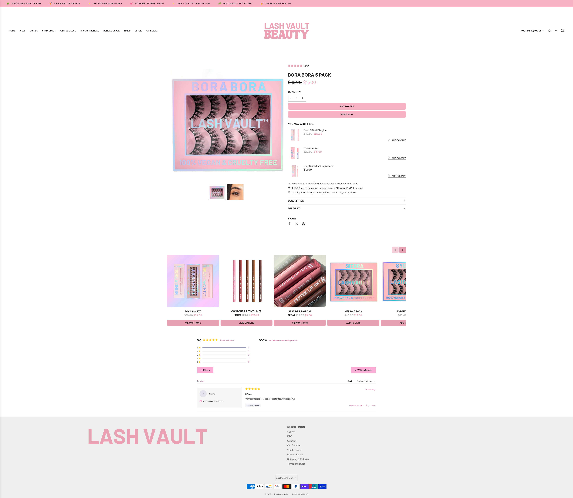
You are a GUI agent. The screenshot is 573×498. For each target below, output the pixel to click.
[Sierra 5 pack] (353, 281)
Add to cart (353, 323)
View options (193, 323)
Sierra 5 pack (353, 311)
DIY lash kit (193, 311)
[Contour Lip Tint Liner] (246, 281)
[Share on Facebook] (289, 224)
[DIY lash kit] (193, 281)
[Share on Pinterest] (303, 224)
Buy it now (347, 114)
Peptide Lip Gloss (299, 311)
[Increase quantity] (302, 98)
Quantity (294, 91)
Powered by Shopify (300, 494)
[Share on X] (296, 224)
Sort (350, 381)
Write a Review (365, 371)
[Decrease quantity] (291, 98)
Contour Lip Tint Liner (246, 311)
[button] (169, 122)
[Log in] (556, 30)
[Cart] (562, 30)
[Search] (549, 30)
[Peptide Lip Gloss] (300, 281)
